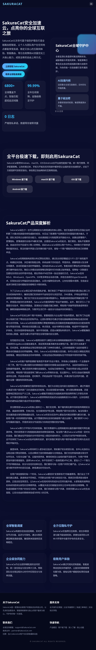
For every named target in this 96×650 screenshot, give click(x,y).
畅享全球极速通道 (14, 74)
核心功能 (80, 627)
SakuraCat (37, 641)
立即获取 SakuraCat (15, 66)
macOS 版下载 (48, 179)
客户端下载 (63, 627)
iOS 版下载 (76, 179)
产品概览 (53, 627)
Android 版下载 (19, 189)
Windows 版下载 (20, 179)
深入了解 (72, 627)
